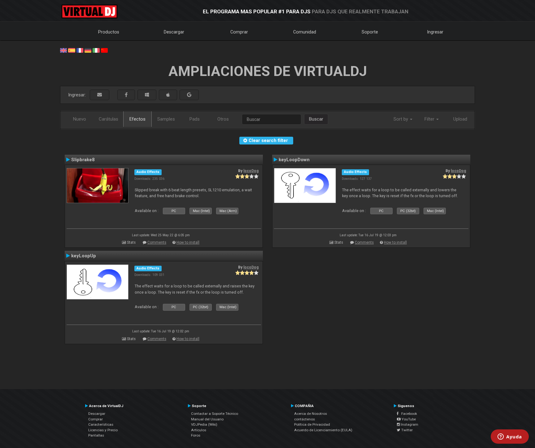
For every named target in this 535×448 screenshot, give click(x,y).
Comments (156, 242)
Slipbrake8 (83, 159)
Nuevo (79, 119)
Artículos (198, 430)
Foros (195, 435)
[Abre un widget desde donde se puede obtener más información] (510, 437)
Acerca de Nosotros (310, 413)
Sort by (401, 119)
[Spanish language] (71, 50)
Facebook (407, 413)
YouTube (408, 419)
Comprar (239, 31)
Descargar (174, 31)
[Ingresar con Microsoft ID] (146, 95)
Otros (223, 119)
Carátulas (108, 119)
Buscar (316, 119)
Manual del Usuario (207, 419)
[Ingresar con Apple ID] (168, 95)
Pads (194, 119)
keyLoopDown (294, 159)
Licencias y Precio (103, 430)
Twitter (406, 430)
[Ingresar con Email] (99, 95)
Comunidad (304, 31)
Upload (460, 119)
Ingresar (435, 31)
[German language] (88, 50)
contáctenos (304, 419)
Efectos (137, 119)
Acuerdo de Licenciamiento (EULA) (323, 430)
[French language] (79, 50)
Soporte (370, 31)
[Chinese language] (104, 50)
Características (100, 424)
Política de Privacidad (312, 424)
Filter (430, 119)
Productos (108, 31)
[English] (63, 50)
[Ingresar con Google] (189, 95)
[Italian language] (96, 50)
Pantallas (96, 435)
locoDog (251, 171)
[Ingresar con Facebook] (126, 95)
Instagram (409, 424)
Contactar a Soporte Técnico (214, 413)
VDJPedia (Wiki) (204, 424)
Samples (166, 119)
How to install (187, 242)
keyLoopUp (83, 256)
